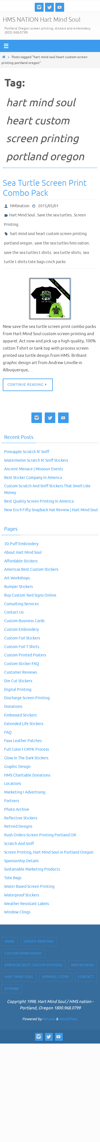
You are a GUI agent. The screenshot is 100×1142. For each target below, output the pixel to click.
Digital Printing (17, 680)
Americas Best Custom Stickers (31, 560)
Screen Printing (38, 932)
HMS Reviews (82, 956)
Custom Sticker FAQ (21, 654)
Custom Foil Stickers (22, 629)
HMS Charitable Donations (27, 766)
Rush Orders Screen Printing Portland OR (40, 826)
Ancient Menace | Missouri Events (33, 460)
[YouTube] (59, 7)
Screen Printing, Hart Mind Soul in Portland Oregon (48, 843)
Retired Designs (18, 817)
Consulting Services (21, 595)
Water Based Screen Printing (29, 877)
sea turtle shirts (67, 245)
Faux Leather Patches (23, 732)
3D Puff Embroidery (21, 535)
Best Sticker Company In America (33, 468)
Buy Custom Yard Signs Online (30, 586)
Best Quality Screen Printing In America (39, 492)
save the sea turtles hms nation (61, 237)
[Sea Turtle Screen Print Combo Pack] (50, 290)
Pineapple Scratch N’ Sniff (26, 443)
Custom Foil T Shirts (21, 637)
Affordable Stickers (21, 552)
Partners (11, 792)
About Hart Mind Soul (23, 543)
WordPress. (68, 1010)
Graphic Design (17, 757)
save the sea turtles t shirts (27, 245)
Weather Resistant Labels (26, 894)
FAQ (8, 723)
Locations (12, 774)
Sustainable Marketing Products (32, 860)
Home (9, 932)
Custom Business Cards (24, 612)
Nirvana (48, 1010)
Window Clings (17, 903)
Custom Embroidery (21, 620)
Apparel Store (55, 968)
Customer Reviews (20, 663)
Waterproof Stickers (21, 886)
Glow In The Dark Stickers (26, 749)
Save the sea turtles (54, 213)
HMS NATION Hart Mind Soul (42, 20)
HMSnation (19, 205)
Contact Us (14, 603)
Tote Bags (12, 869)
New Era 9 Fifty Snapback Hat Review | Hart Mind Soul (51, 501)
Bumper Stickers (18, 577)
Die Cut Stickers (18, 672)
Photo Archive (16, 800)
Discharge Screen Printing (27, 689)
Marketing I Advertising (24, 783)
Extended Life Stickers (23, 715)
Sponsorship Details (21, 851)
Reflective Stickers (20, 809)
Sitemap (11, 980)
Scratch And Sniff (19, 834)
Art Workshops (17, 569)
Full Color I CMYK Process (26, 740)
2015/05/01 (48, 205)
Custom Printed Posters (25, 646)
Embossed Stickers (20, 706)
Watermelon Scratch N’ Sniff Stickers (36, 451)
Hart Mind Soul (22, 213)
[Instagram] (39, 7)
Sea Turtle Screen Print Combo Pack (45, 188)
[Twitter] (49, 7)
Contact (86, 968)
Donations (13, 697)
